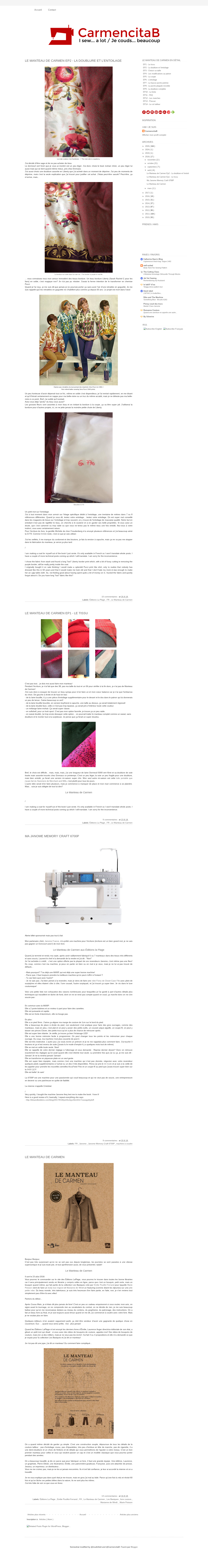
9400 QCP (31, 1069)
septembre (152, 167)
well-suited (148, 265)
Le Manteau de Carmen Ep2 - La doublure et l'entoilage (73, 60)
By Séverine (148, 317)
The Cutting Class (151, 272)
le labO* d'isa (149, 285)
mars (149, 188)
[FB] (144, 113)
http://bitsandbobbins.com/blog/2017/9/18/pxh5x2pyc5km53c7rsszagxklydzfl (60, 1100)
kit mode (108, 1064)
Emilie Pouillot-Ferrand (67, 1499)
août (149, 170)
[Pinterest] (156, 113)
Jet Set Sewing (149, 278)
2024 (147, 149)
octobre (150, 163)
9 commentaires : (111, 819)
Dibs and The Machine (153, 297)
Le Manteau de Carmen (121, 600)
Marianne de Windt (75, 1288)
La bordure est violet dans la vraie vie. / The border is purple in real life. (78, 274)
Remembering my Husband (154, 281)
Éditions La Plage (97, 600)
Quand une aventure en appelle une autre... (160, 313)
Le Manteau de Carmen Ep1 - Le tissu (56, 613)
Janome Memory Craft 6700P (101, 1143)
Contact (52, 10)
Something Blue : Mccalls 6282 (155, 300)
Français (179, 329)
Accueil (38, 10)
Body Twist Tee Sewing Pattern (155, 268)
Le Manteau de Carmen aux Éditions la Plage (78, 949)
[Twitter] (148, 113)
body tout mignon (56, 1288)
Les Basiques (113, 1499)
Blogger (134, 1547)
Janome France (52, 941)
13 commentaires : (110, 1496)
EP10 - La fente (149, 92)
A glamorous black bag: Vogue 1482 (157, 261)
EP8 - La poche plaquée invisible (156, 86)
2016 (147, 196)
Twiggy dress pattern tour (153, 287)
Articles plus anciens (129, 1514)
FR (108, 600)
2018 (147, 157)
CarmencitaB (151, 131)
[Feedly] (173, 113)
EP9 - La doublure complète (154, 89)
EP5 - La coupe (149, 77)
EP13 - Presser (149, 101)
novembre (151, 160)
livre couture (126, 1499)
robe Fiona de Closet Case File (106, 981)
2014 (147, 203)
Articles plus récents (36, 1514)
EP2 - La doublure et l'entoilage (156, 68)
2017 (147, 193)
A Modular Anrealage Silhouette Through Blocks (161, 274)
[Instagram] (152, 113)
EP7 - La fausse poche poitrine (155, 83)
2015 (147, 200)
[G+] (164, 113)
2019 (147, 153)
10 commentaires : (110, 597)
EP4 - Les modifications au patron (157, 74)
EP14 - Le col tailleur (151, 104)
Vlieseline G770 (78, 504)
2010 (147, 217)
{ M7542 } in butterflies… (152, 293)
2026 (147, 146)
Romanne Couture (151, 310)
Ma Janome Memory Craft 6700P (52, 836)
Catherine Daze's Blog (153, 259)
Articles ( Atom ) (46, 1519)
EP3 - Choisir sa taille (152, 71)
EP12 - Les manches (151, 98)
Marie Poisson (126, 1502)
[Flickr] (160, 113)
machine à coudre (124, 1143)
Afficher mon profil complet (154, 135)
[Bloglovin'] (168, 113)
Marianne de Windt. (109, 1502)
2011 (147, 214)
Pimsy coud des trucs (153, 304)
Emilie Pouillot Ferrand (104, 1285)
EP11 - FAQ (148, 95)
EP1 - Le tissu (149, 64)
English (158, 329)
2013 (147, 207)
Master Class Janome (151, 306)
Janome (83, 1143)
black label (148, 291)
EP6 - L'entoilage (150, 80)
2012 (147, 210)
